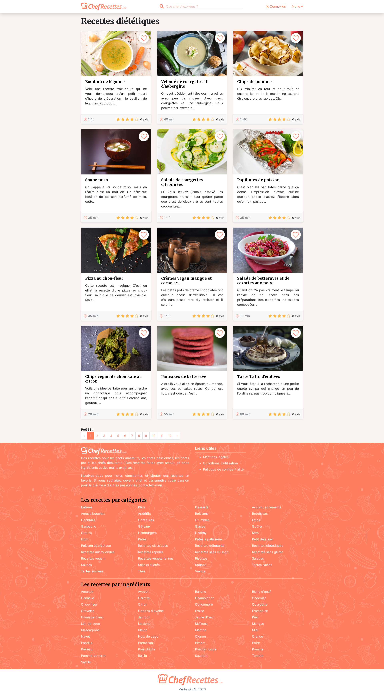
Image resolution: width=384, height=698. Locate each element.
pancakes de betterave (183, 376)
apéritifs (144, 514)
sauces (86, 565)
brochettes (260, 514)
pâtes (142, 539)
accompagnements (266, 507)
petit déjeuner (262, 539)
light (85, 539)
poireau (86, 649)
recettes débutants (209, 546)
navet (85, 636)
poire (256, 643)
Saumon (201, 656)
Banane (200, 592)
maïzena (201, 624)
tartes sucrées (92, 571)
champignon (204, 598)
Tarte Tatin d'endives (258, 376)
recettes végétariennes (155, 558)
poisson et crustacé (96, 546)
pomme (257, 649)
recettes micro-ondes (97, 552)
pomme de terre (93, 656)
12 (170, 436)
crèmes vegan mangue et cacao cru (186, 280)
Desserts (201, 507)
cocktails (88, 520)
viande (200, 571)
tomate (257, 656)
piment (200, 643)
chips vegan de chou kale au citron (113, 379)
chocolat (259, 598)
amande (87, 592)
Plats (141, 507)
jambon (144, 617)
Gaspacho (88, 526)
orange (257, 636)
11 (161, 436)
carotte (144, 598)
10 (153, 436)
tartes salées (262, 565)
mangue (258, 624)
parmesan (145, 643)
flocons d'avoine (151, 611)
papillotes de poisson (258, 179)
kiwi (255, 617)
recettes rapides (150, 552)
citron (142, 604)
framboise (260, 611)
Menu (296, 6)
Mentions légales (215, 457)
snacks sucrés (149, 565)
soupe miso (96, 179)
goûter (257, 526)
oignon (200, 636)
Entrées (86, 507)
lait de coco (90, 624)
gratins (86, 533)
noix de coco (148, 636)
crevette (87, 611)
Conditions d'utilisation (220, 463)
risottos (201, 558)
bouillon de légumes (105, 81)
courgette (259, 604)
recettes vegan (92, 558)
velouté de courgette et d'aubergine (184, 84)
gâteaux (144, 526)
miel (255, 630)
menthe (200, 630)
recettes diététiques (267, 546)
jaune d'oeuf (205, 617)
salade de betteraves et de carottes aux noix (263, 280)
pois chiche (146, 649)
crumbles (202, 520)
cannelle (87, 598)
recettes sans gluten (267, 552)
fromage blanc (92, 617)
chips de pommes (255, 81)
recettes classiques (153, 546)
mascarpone (90, 630)
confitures (146, 520)
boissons (201, 514)
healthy (201, 533)
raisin (142, 656)
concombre (204, 604)
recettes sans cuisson (211, 552)
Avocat (143, 592)
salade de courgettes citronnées (182, 182)
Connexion (277, 6)
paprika (86, 643)
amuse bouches (93, 514)
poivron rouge (205, 649)
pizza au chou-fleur (104, 278)
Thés (141, 571)
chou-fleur (89, 604)
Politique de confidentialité (223, 469)
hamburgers (147, 533)
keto (255, 533)
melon (142, 630)
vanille (86, 662)
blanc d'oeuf (261, 592)
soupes (200, 565)
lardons (144, 624)
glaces (200, 526)
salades (258, 558)
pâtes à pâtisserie (208, 539)
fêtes (256, 520)
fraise (199, 611)
